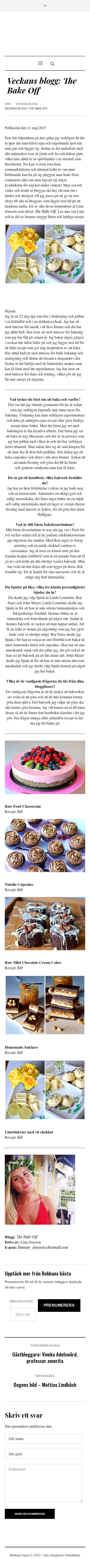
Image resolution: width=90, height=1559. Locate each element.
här (20, 811)
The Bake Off (45, 211)
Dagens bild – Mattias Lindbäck (45, 1384)
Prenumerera (59, 1305)
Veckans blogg (27, 103)
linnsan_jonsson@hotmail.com (43, 1247)
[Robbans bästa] (45, 34)
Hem (8, 103)
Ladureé (35, 555)
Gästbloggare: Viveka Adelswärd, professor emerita (45, 1357)
